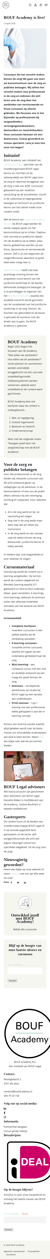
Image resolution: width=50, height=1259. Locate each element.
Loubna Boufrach (13, 164)
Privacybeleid (33, 1251)
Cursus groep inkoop (15, 1131)
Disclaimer (11, 1254)
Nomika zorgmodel (18, 295)
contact (15, 873)
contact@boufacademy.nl (18, 1091)
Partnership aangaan (15, 1126)
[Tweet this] (18, 882)
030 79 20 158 (11, 1095)
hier (41, 736)
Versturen (12, 981)
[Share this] (11, 882)
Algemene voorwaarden (14, 1251)
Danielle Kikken (12, 270)
